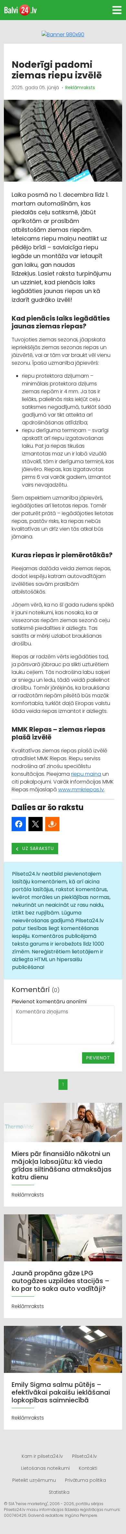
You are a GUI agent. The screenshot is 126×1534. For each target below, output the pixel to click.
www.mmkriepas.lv (81, 789)
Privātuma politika (85, 1480)
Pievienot (98, 1058)
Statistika (59, 1492)
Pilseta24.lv (84, 1456)
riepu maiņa (86, 774)
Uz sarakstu (37, 848)
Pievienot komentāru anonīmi (49, 1001)
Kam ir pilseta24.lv (42, 1456)
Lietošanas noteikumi (45, 1468)
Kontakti (88, 1468)
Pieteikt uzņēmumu (34, 1480)
